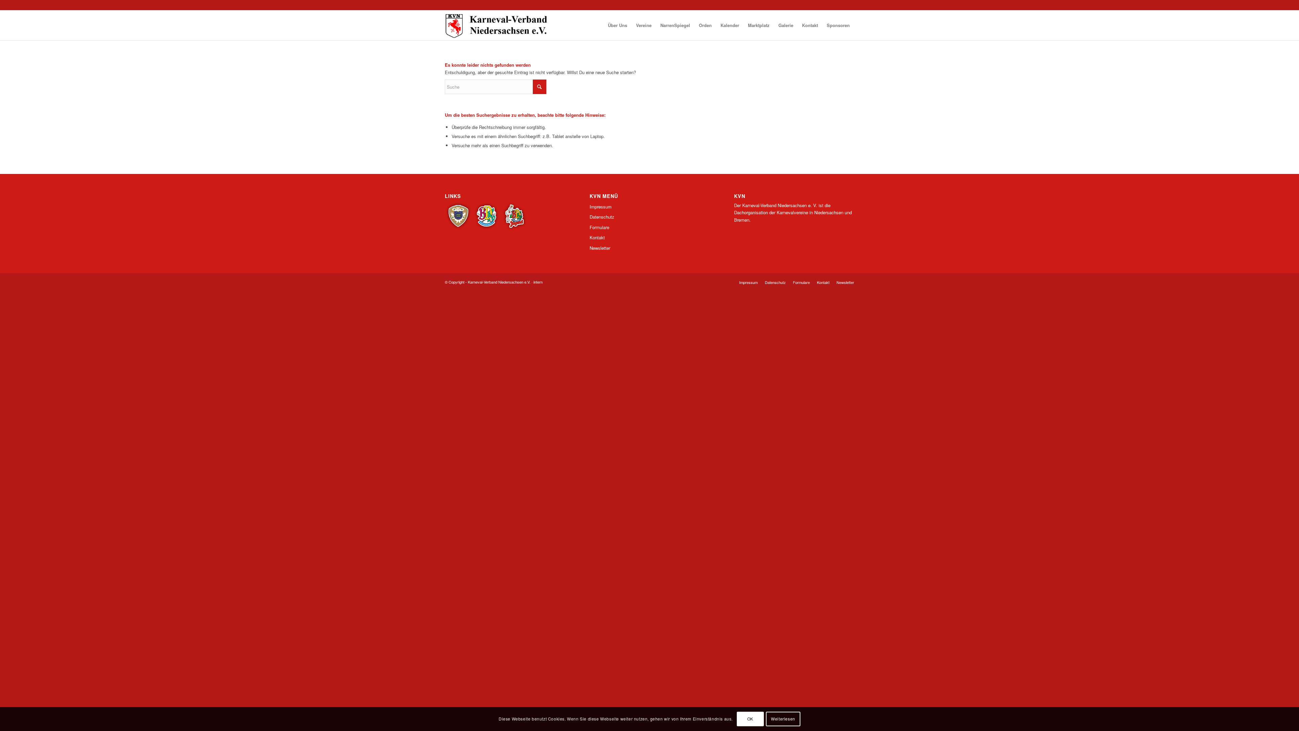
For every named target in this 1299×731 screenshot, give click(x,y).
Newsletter (600, 248)
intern (538, 282)
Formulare (599, 227)
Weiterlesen (783, 719)
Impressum (601, 206)
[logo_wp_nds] (497, 25)
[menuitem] (617, 25)
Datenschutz (602, 217)
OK (750, 719)
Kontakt (597, 237)
